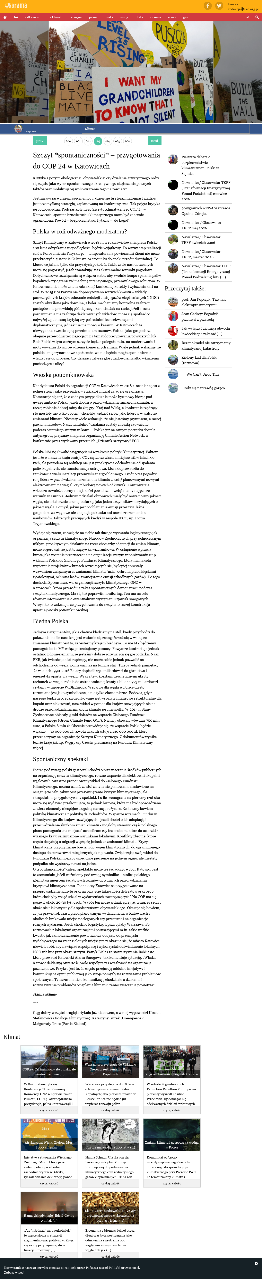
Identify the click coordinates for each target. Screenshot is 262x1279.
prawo (93, 17)
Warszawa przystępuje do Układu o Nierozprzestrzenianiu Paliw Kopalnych (110, 1069)
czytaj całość (49, 1110)
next (154, 140)
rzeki (109, 17)
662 (88, 141)
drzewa (155, 17)
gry (185, 17)
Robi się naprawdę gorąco (204, 388)
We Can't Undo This (202, 374)
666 (127, 141)
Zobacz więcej (14, 1272)
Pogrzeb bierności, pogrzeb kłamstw (172, 1074)
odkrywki (32, 17)
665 (117, 141)
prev (39, 140)
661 (78, 141)
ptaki (139, 17)
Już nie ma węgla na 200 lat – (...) (110, 1147)
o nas (172, 17)
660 (68, 141)
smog (124, 17)
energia (76, 17)
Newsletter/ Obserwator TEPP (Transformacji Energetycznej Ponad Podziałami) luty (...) (206, 271)
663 (98, 141)
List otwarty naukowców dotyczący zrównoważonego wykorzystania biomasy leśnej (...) (110, 1215)
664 (107, 141)
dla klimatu (55, 17)
